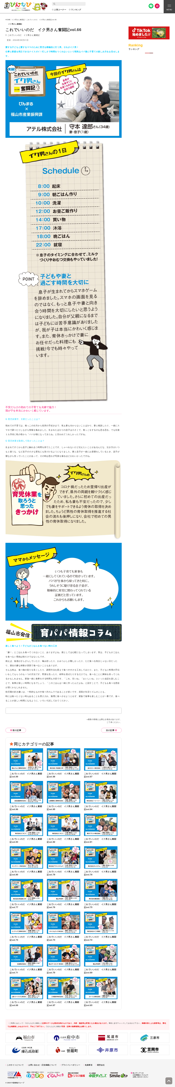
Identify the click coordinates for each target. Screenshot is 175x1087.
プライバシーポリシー (70, 1065)
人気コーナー (60, 9)
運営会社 (101, 1065)
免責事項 (88, 1065)
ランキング (76, 9)
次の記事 (110, 730)
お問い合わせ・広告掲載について (42, 1065)
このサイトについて (15, 1065)
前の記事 (17, 730)
